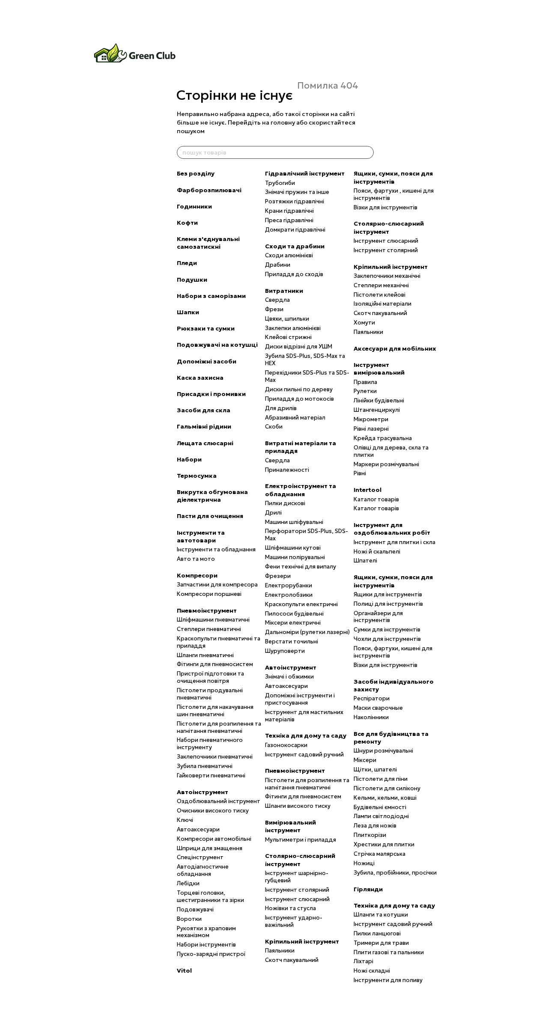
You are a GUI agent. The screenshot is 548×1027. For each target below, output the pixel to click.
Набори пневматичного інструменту (210, 743)
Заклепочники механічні (387, 276)
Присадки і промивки (211, 394)
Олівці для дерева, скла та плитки (391, 451)
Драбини (277, 264)
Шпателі (365, 560)
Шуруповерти (285, 651)
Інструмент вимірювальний (379, 368)
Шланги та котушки (381, 914)
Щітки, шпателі (375, 769)
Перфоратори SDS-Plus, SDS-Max (306, 534)
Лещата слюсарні (205, 443)
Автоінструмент (202, 792)
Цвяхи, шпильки (287, 318)
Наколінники (371, 717)
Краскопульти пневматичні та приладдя (218, 642)
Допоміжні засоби (206, 361)
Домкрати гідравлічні (295, 229)
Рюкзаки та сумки (206, 328)
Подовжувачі (195, 909)
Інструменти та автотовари (201, 536)
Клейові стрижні (288, 337)
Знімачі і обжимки (289, 676)
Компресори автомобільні (214, 838)
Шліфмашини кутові (293, 547)
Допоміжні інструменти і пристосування (300, 699)
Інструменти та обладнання (216, 549)
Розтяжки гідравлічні (294, 201)
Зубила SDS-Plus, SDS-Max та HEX (305, 359)
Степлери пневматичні (209, 629)
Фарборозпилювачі (209, 190)
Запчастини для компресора (217, 584)
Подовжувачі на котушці (217, 344)
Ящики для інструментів (388, 594)
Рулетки (365, 391)
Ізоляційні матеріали (382, 303)
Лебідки (188, 883)
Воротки (189, 919)
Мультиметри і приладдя (300, 839)
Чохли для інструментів (387, 639)
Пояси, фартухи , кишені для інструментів (394, 194)
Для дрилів (281, 408)
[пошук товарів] (367, 152)
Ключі (185, 820)
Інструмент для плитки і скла (394, 542)
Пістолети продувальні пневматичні (210, 694)
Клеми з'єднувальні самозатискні (208, 242)
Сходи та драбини (295, 246)
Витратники (284, 291)
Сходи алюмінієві (289, 255)
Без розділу (195, 173)
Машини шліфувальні (294, 522)
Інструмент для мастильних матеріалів (304, 715)
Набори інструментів (206, 944)
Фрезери (278, 576)
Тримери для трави (381, 943)
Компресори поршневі (209, 594)
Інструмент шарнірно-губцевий (296, 876)
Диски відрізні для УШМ (298, 346)
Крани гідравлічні (289, 210)
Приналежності (287, 469)
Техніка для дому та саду (305, 735)
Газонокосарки (286, 745)
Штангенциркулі (377, 410)
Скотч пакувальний (292, 960)
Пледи (187, 263)
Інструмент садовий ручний (304, 754)
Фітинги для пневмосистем (215, 664)
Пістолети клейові (379, 294)
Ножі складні (372, 970)
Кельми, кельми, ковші (385, 797)
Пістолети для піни (381, 779)
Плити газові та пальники (389, 952)
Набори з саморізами (211, 296)
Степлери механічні (381, 285)
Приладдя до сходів (294, 274)
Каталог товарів (376, 499)
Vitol (184, 970)
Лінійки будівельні (379, 400)
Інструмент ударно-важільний (293, 921)
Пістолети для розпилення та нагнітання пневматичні (219, 727)
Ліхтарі (363, 961)
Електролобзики (289, 594)
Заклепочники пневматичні (215, 756)
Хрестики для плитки (384, 844)
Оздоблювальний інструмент (218, 801)
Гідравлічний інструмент (305, 173)
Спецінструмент (200, 857)
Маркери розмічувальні (386, 464)
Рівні (360, 473)
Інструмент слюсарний (297, 899)
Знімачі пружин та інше (297, 192)
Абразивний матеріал (295, 417)
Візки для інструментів (385, 207)
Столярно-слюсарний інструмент (300, 859)
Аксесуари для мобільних (395, 348)
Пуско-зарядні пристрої (211, 954)
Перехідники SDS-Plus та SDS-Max (307, 376)
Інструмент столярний (297, 889)
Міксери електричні (293, 622)
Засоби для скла (203, 410)
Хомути (364, 322)
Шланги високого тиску (298, 806)
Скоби (274, 426)
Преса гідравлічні (289, 220)
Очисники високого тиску (213, 810)
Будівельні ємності (380, 807)
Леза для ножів (375, 825)
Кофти (187, 222)
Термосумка (197, 475)
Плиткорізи (370, 835)
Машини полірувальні (295, 557)
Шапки (188, 312)
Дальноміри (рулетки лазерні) (307, 632)
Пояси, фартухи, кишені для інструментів (393, 652)
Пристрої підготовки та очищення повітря (210, 677)
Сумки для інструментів (387, 629)
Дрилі (273, 512)
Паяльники (280, 950)
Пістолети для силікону (387, 788)
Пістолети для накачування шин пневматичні (215, 710)
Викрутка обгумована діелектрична (212, 495)
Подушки (192, 279)
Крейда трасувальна (383, 438)
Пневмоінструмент (207, 610)
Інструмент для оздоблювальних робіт (392, 528)
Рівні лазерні (371, 428)
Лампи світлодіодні (381, 816)
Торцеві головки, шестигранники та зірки (210, 896)
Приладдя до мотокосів (299, 398)
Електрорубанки (288, 585)
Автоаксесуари (198, 829)
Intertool (367, 490)
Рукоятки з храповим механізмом (206, 932)
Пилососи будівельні (294, 613)
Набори (189, 459)
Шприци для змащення (209, 848)
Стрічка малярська (379, 853)
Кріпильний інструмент (302, 941)
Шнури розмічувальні (383, 750)
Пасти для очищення (210, 516)
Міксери (365, 760)
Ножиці (364, 863)
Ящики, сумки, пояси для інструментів (393, 177)
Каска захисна (200, 377)
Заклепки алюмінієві (293, 328)
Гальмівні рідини (204, 426)
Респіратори (372, 698)
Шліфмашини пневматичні (213, 619)
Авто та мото (196, 559)
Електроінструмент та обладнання (300, 489)
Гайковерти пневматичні (211, 775)
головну (283, 122)
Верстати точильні (291, 641)
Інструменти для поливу (388, 980)
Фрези (274, 309)
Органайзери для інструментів (378, 617)
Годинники (194, 206)
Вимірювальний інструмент (290, 826)
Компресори (197, 575)
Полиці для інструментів (388, 603)
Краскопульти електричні (301, 604)
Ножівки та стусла (290, 908)
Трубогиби (280, 183)
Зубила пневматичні (204, 766)
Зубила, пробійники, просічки (395, 872)
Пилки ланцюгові (377, 933)
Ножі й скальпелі (377, 551)
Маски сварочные (378, 707)
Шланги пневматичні (205, 655)
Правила (365, 382)
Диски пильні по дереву (299, 389)
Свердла (277, 300)
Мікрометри (371, 419)
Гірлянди (368, 889)
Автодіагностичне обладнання (203, 870)
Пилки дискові (285, 503)
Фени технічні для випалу (300, 566)
